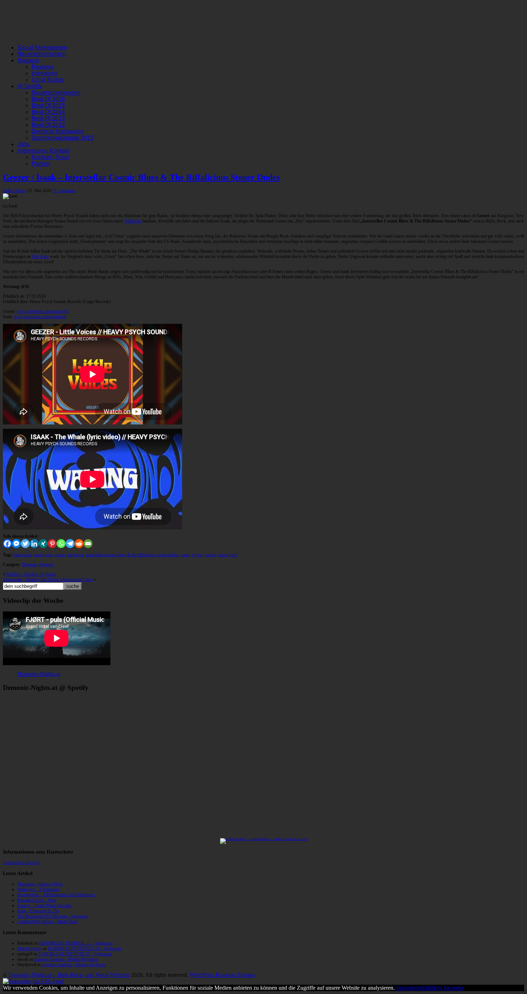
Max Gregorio (29, 948)
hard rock (75, 554)
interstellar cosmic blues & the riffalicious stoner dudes (132, 554)
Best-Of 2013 (48, 118)
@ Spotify (29, 86)
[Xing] (43, 543)
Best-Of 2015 (48, 105)
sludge (210, 554)
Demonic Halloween (58, 131)
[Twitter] (25, 543)
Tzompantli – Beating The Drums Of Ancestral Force (48, 579)
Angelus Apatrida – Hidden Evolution (66, 959)
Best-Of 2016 (48, 99)
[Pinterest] (52, 543)
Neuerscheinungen (41, 54)
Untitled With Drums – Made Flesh (47, 921)
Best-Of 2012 (48, 125)
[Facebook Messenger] (16, 543)
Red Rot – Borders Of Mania (31, 574)
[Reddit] (79, 543)
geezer (59, 554)
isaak (185, 554)
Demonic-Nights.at (38, 674)
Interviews (44, 73)
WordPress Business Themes (222, 975)
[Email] (88, 543)
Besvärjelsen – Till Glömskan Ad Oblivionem (56, 894)
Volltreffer (132, 221)
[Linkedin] (34, 543)
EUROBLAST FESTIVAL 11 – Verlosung (76, 943)
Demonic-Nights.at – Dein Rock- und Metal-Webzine (69, 975)
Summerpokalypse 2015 (63, 138)
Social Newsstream (42, 47)
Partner (41, 163)
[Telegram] (70, 543)
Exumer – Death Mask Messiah (44, 905)
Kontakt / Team (50, 157)
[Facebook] (7, 543)
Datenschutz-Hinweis (21, 862)
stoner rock (227, 554)
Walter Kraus (14, 190)
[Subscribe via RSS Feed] (33, 981)
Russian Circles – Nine (36, 900)
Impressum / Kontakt (43, 151)
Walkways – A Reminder (38, 889)
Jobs (23, 144)
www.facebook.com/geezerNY (43, 311)
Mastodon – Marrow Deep (40, 884)
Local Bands (47, 80)
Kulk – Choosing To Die (38, 910)
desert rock (43, 554)
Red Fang (40, 256)
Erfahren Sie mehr (443, 988)
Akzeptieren (408, 988)
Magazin (28, 60)
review (197, 554)
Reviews (43, 67)
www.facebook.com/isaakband (40, 316)
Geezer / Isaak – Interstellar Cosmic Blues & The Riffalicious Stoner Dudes (141, 177)
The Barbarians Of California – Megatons (52, 916)
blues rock (23, 554)
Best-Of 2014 (48, 112)
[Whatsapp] (61, 543)
